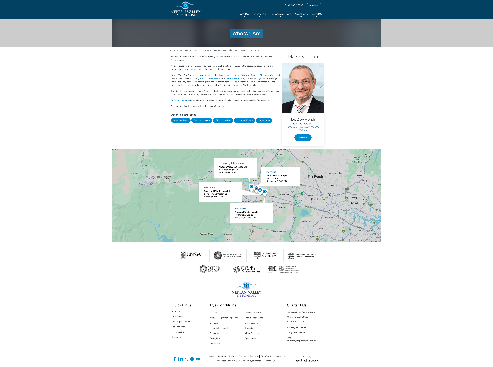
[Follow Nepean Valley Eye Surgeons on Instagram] (192, 358)
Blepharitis (215, 343)
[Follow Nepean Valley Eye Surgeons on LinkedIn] (180, 358)
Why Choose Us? (223, 120)
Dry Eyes (214, 323)
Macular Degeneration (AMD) (224, 317)
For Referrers (314, 5)
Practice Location (202, 120)
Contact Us (316, 14)
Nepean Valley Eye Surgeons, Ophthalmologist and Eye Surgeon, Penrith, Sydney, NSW (203, 50)
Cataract (214, 312)
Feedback (253, 356)
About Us (244, 14)
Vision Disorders (252, 333)
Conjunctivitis (251, 323)
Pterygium (215, 338)
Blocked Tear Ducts (254, 317)
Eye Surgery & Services (280, 14)
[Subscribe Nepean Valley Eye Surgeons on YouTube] (198, 358)
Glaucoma (214, 333)
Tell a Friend (266, 356)
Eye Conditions (259, 14)
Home (211, 356)
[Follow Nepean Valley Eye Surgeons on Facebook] (174, 358)
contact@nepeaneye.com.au (301, 340)
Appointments (301, 14)
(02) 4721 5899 (295, 5)
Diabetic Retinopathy (220, 328)
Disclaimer (221, 356)
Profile (303, 137)
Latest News (264, 120)
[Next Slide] (321, 86)
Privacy (232, 356)
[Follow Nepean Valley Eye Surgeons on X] (186, 358)
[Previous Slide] (285, 86)
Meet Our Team (181, 120)
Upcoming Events (245, 120)
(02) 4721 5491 (298, 332)
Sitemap (242, 356)
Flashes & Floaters (253, 312)
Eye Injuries (250, 338)
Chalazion (249, 328)
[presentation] (246, 33)
